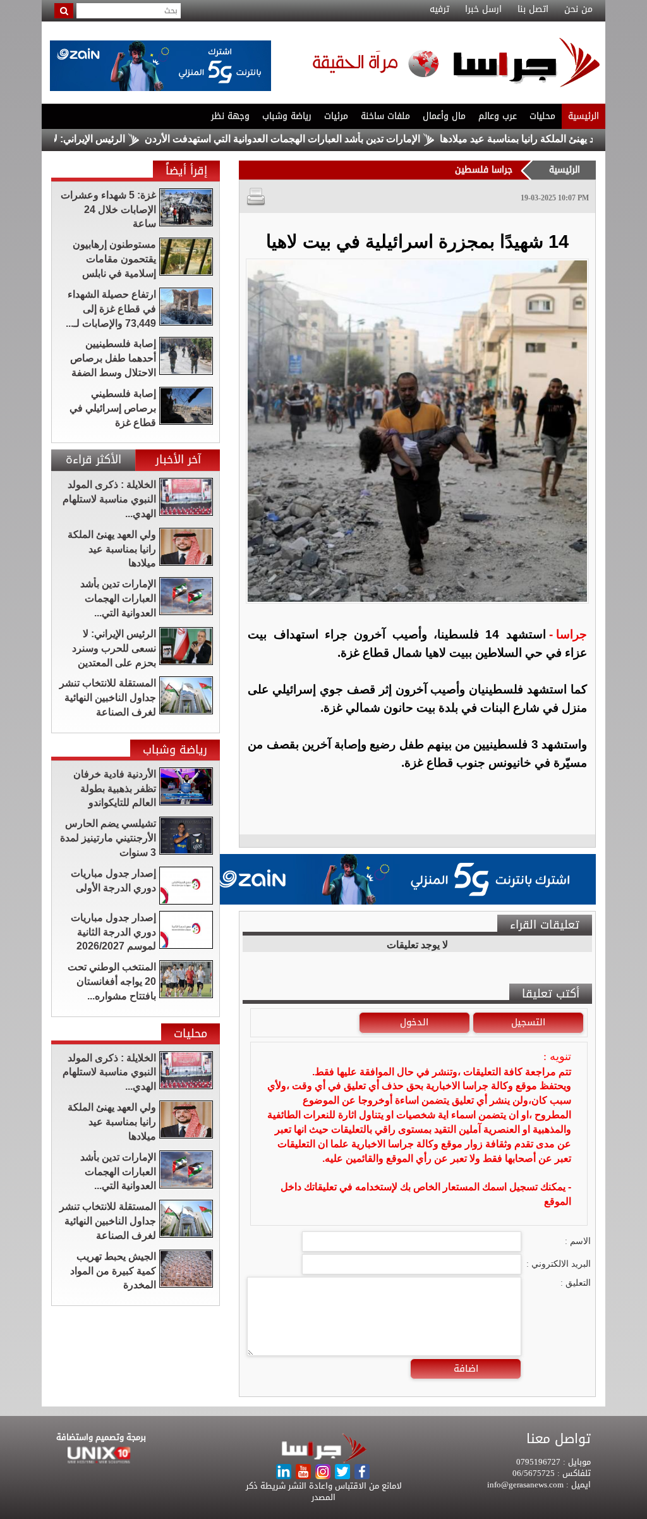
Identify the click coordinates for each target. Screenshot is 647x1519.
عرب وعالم (497, 116)
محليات (542, 116)
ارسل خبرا (483, 9)
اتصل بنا (532, 9)
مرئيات (336, 116)
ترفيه (439, 9)
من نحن (578, 9)
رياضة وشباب (286, 116)
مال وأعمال (444, 116)
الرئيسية (583, 116)
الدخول (414, 1022)
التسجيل (528, 1022)
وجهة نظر (230, 116)
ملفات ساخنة (385, 116)
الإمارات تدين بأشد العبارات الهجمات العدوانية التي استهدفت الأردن (323, 138)
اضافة (466, 1368)
